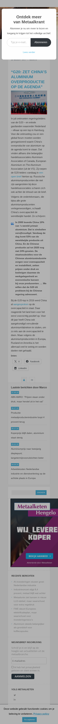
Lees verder (29, 52)
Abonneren (40, 42)
